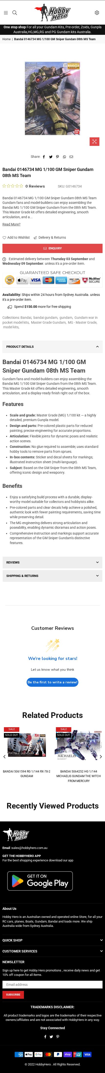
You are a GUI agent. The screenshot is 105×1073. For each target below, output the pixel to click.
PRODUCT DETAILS (20, 346)
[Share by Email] (71, 156)
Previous (4, 757)
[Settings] (97, 12)
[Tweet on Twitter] (51, 156)
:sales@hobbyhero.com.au (28, 848)
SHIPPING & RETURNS (22, 576)
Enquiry (55, 248)
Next (101, 757)
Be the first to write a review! (52, 682)
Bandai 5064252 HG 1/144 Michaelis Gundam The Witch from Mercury (78, 776)
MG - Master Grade (82, 322)
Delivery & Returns (52, 237)
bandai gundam (45, 318)
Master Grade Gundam (48, 322)
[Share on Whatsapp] (64, 156)
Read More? (11, 224)
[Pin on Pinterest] (58, 156)
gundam (66, 318)
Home (6, 39)
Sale (12, 729)
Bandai (26, 318)
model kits (11, 327)
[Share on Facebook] (44, 156)
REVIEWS (13, 562)
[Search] (14, 12)
